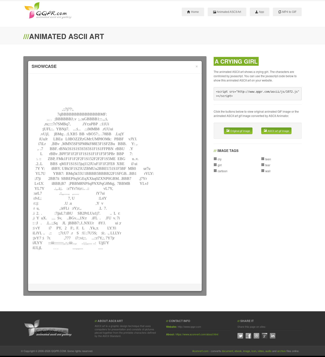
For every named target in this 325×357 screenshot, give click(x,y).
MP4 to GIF (288, 12)
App (261, 12)
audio (268, 351)
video (261, 351)
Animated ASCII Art (228, 12)
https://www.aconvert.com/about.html (197, 334)
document (227, 351)
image (246, 351)
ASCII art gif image (278, 131)
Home (194, 12)
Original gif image (240, 131)
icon (253, 351)
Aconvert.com (200, 351)
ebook (238, 351)
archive (281, 351)
